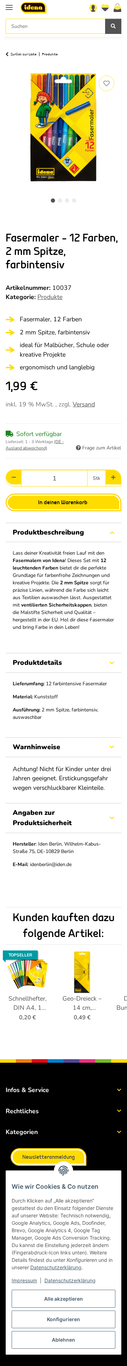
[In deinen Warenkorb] (11, 66)
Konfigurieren (63, 1319)
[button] (93, 8)
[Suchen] (113, 26)
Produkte (49, 297)
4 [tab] (74, 200)
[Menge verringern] (14, 477)
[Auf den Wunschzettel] (106, 83)
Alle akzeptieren (63, 1299)
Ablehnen (63, 1340)
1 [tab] (53, 200)
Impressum (24, 1280)
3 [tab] (67, 200)
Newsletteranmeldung (48, 1157)
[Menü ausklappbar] (9, 4)
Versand (84, 404)
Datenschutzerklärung (55, 1267)
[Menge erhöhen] (113, 477)
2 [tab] (60, 200)
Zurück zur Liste (24, 54)
